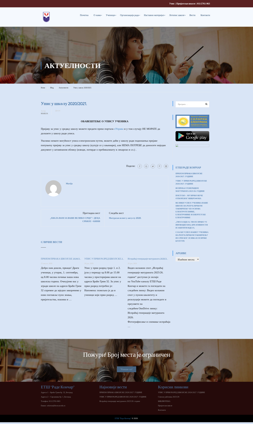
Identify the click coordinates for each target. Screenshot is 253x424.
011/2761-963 (203, 3)
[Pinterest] (159, 166)
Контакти (205, 15)
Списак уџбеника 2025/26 (168, 397)
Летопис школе (176, 15)
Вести (192, 15)
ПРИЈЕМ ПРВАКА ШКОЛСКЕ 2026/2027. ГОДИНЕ (61, 258)
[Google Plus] (146, 166)
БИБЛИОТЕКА (164, 401)
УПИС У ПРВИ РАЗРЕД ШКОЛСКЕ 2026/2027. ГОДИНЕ (104, 258)
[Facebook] (139, 166)
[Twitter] (153, 166)
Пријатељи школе (185, 3)
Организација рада (129, 15)
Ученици (110, 15)
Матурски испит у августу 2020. (125, 218)
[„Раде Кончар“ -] (46, 19)
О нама (97, 15)
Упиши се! (126, 369)
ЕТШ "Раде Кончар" (123, 418)
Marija (44, 114)
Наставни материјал (154, 15)
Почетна (84, 15)
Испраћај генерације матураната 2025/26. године (148, 258)
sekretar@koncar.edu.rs (56, 405)
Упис (172, 3)
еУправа (118, 128)
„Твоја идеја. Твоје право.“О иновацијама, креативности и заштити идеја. (192, 225)
